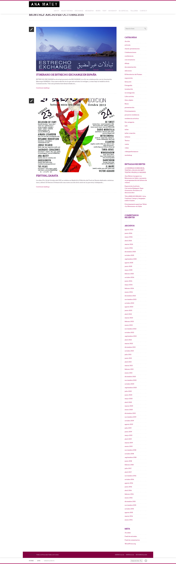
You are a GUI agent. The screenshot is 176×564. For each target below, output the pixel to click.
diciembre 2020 (130, 376)
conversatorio (130, 60)
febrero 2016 (129, 494)
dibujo (127, 63)
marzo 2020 (129, 406)
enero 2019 (129, 446)
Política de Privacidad (42, 554)
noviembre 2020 (130, 380)
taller (127, 129)
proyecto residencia (132, 115)
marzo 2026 (129, 244)
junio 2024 (128, 281)
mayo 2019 (128, 435)
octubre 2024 (129, 277)
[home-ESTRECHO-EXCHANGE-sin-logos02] (76, 49)
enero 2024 (129, 292)
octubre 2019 (129, 420)
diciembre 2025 (130, 251)
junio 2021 (128, 358)
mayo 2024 (129, 285)
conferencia (129, 56)
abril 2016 (128, 490)
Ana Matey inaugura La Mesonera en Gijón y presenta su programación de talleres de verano (136, 179)
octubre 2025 (129, 255)
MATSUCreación (119, 554)
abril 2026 (128, 240)
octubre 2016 (129, 479)
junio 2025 (128, 266)
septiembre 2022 (131, 336)
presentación (129, 107)
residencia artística (132, 118)
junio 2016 (128, 487)
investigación (130, 93)
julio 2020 (128, 391)
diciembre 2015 (130, 501)
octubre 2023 (129, 303)
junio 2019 (128, 431)
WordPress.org (130, 544)
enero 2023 (129, 325)
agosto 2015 (129, 512)
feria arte (128, 82)
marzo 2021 (129, 365)
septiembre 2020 (131, 387)
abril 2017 (128, 472)
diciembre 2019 (130, 413)
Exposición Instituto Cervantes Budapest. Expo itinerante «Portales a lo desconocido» (134, 189)
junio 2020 (128, 395)
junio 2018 (128, 461)
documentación (130, 67)
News (127, 104)
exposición (129, 78)
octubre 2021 (129, 351)
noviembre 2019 (130, 417)
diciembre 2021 (130, 347)
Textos (127, 140)
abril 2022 (128, 340)
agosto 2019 (129, 424)
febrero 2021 (129, 369)
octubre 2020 (129, 384)
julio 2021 (128, 354)
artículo (127, 45)
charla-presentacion (132, 48)
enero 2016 (129, 498)
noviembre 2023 (130, 299)
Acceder (128, 532)
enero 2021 (128, 373)
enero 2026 (129, 248)
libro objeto (129, 100)
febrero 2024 (129, 288)
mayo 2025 (128, 270)
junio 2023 (128, 310)
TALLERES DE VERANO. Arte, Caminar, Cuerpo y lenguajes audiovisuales (135, 198)
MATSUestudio (130, 554)
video (127, 148)
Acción (127, 41)
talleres (127, 137)
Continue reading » (43, 88)
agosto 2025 (129, 262)
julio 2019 (128, 428)
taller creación (130, 133)
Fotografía (128, 85)
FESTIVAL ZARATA (47, 175)
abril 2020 (128, 402)
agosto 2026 (129, 229)
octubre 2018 (129, 454)
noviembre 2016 (130, 476)
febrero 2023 (129, 321)
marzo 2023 (129, 318)
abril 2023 (128, 314)
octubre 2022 (129, 332)
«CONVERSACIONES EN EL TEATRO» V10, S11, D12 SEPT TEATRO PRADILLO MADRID (135, 170)
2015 (38, 560)
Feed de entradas (131, 536)
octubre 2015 (129, 509)
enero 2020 (129, 409)
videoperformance (131, 151)
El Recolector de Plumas (133, 74)
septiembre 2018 (130, 457)
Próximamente (130, 111)
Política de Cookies (53, 554)
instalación (129, 89)
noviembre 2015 (130, 505)
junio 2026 (128, 233)
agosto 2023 (129, 307)
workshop (128, 155)
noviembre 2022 (130, 329)
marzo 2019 (129, 442)
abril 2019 (128, 439)
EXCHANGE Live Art (141, 554)
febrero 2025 (129, 273)
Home (31, 560)
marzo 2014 (129, 516)
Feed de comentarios (132, 540)
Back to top (146, 561)
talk (126, 126)
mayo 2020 (129, 398)
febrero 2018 (129, 465)
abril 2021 (128, 362)
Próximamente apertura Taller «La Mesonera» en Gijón (136, 205)
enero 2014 (129, 520)
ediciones (128, 71)
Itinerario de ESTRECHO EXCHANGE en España (66, 74)
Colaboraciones (130, 52)
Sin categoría (129, 122)
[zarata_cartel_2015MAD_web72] (76, 135)
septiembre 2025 (131, 259)
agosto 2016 (129, 483)
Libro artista (129, 96)
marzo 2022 (129, 343)
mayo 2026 (129, 237)
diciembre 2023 (130, 296)
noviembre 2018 (130, 450)
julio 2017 (128, 468)
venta (127, 144)
